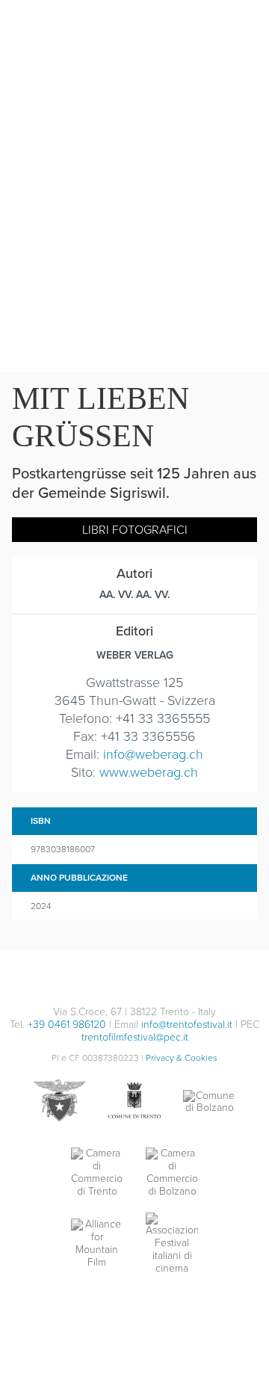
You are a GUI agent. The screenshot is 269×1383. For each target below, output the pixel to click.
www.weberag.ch (148, 772)
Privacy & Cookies (181, 1058)
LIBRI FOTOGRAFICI (135, 529)
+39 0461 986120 (67, 1024)
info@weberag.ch (153, 754)
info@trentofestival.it (186, 1024)
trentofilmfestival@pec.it (134, 1037)
